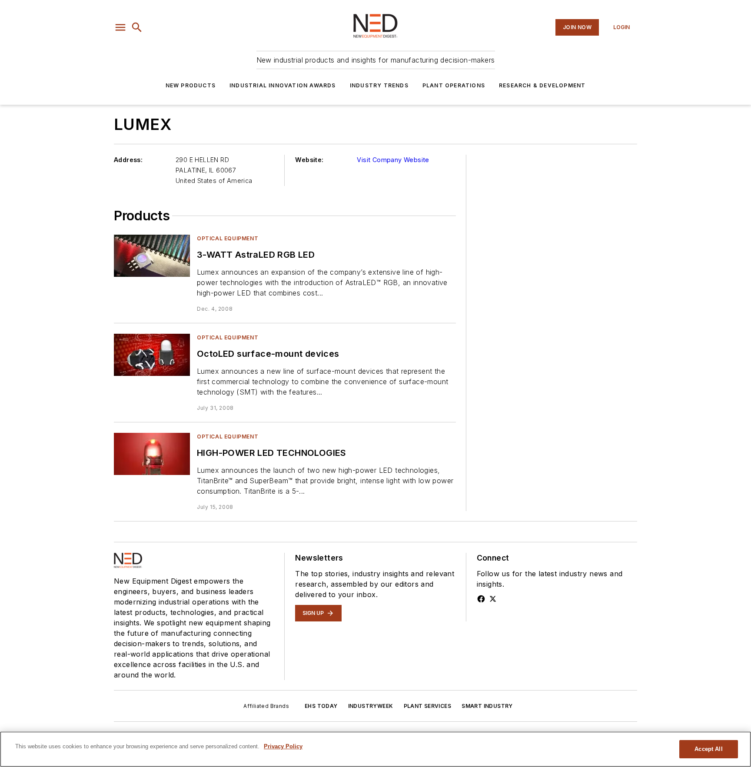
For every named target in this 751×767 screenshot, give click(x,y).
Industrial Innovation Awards (282, 85)
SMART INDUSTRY (487, 706)
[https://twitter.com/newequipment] (492, 598)
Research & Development (542, 85)
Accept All (708, 749)
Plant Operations (453, 85)
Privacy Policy (283, 746)
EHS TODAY (321, 706)
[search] (136, 27)
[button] (120, 27)
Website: (309, 159)
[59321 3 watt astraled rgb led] (152, 256)
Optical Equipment (227, 238)
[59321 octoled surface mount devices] (152, 355)
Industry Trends (379, 85)
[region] (375, 749)
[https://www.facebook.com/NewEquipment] (481, 598)
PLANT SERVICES (428, 706)
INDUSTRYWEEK (370, 706)
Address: (128, 159)
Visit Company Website (393, 159)
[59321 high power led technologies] (152, 454)
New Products (191, 85)
